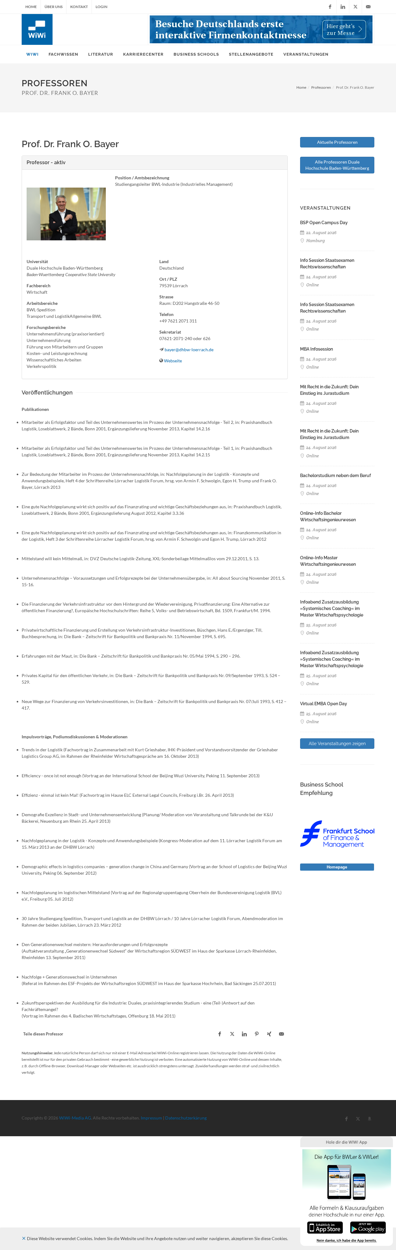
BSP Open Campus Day (324, 222)
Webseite (173, 360)
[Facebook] (330, 7)
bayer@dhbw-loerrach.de (189, 349)
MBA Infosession (316, 349)
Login (101, 6)
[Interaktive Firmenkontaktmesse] (261, 29)
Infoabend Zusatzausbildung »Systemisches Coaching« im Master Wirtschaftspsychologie (331, 608)
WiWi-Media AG (75, 1117)
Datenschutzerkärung (186, 1117)
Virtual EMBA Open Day (323, 703)
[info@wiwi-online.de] (368, 7)
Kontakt (79, 6)
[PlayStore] (368, 1227)
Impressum (151, 1117)
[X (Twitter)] (355, 7)
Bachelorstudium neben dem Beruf (335, 475)
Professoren (321, 87)
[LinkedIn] (343, 7)
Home (31, 6)
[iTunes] (325, 1227)
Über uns (53, 6)
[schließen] (24, 1238)
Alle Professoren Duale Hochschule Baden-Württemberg (337, 165)
